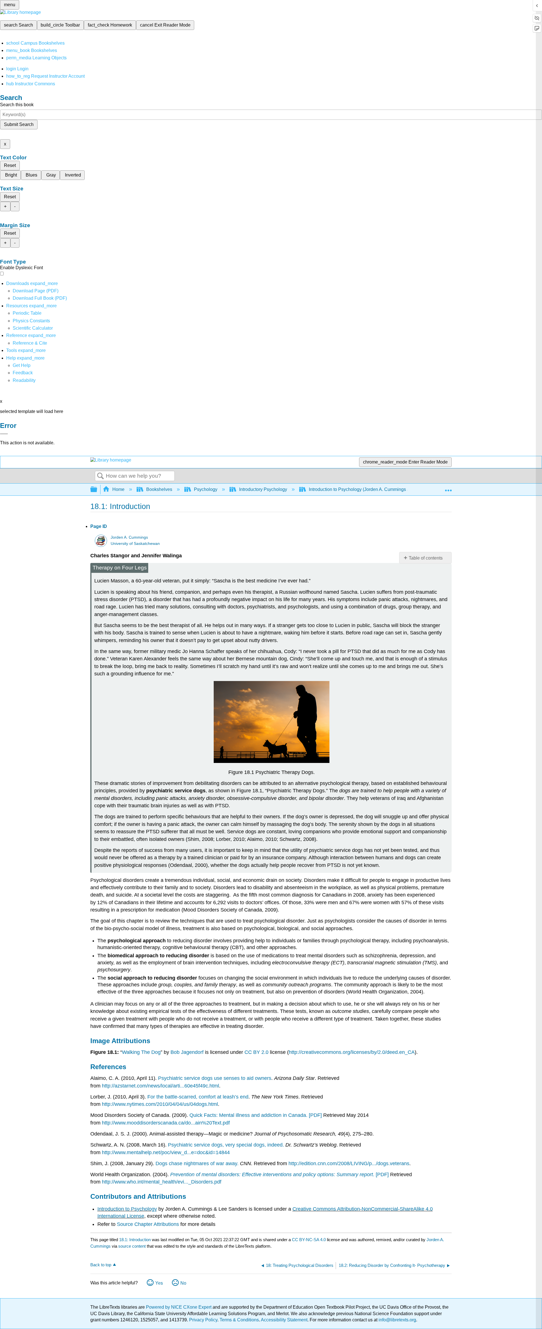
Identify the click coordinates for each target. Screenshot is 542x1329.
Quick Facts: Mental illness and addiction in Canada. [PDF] (255, 1115)
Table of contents (426, 558)
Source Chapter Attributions (148, 1224)
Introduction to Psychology (127, 1209)
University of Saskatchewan (135, 543)
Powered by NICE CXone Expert (179, 1307)
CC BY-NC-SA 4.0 (309, 1239)
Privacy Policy (203, 1319)
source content (132, 1246)
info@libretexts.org (396, 1319)
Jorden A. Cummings (129, 537)
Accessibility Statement (284, 1319)
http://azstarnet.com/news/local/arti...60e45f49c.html (160, 1086)
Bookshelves (159, 489)
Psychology (205, 489)
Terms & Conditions (239, 1319)
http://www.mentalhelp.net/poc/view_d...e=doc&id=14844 (166, 1152)
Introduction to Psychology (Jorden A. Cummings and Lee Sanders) (376, 489)
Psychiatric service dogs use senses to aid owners (214, 1078)
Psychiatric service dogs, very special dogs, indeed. (226, 1145)
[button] (23, 372)
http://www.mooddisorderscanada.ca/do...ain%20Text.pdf (166, 1123)
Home (118, 489)
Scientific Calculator (33, 328)
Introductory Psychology (263, 489)
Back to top (100, 1264)
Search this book (17, 104)
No (183, 1283)
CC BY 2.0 (256, 1052)
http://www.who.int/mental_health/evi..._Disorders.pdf (161, 1182)
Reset (10, 165)
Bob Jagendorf (187, 1052)
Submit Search (19, 124)
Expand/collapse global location (448, 488)
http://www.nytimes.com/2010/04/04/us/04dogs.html (160, 1104)
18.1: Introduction (135, 1239)
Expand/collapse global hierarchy (97, 489)
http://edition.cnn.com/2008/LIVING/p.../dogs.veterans (349, 1163)
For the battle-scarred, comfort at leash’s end (197, 1097)
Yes (159, 1283)
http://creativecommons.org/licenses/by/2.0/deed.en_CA (352, 1052)
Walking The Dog (141, 1052)
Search (100, 476)
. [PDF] (280, 1174)
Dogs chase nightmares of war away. (197, 1163)
